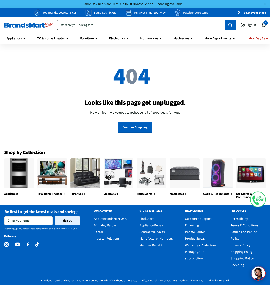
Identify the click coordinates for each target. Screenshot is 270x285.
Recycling (237, 264)
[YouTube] (17, 244)
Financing (192, 225)
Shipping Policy (242, 251)
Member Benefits (151, 245)
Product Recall (195, 238)
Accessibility (239, 218)
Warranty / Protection (200, 245)
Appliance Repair (151, 225)
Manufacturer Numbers (156, 238)
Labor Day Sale (257, 38)
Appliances (14, 38)
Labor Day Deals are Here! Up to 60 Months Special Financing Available (132, 3)
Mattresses (181, 38)
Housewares (149, 38)
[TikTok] (37, 244)
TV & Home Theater (51, 38)
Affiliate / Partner (106, 225)
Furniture (87, 38)
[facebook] (28, 245)
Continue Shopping (135, 127)
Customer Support (198, 218)
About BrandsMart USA (110, 218)
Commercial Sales (152, 232)
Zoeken (230, 25)
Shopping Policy (242, 258)
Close (265, 4)
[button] (258, 199)
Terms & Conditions (244, 225)
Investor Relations (107, 238)
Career (98, 232)
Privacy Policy (240, 245)
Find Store (146, 218)
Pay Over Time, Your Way (150, 13)
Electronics (117, 38)
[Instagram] (6, 244)
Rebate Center (195, 232)
